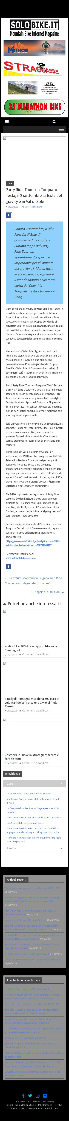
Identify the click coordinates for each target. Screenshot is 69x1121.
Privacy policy (48, 1101)
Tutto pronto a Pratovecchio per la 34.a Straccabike (34, 817)
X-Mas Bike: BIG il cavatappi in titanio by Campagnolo (31, 648)
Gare (10, 783)
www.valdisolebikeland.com (21, 558)
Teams (11, 848)
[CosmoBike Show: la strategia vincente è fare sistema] (34, 720)
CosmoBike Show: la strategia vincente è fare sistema (32, 757)
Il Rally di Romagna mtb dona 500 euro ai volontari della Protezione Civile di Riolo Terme (32, 702)
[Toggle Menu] (61, 129)
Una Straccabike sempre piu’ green (25, 823)
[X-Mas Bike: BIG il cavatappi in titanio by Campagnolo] (34, 611)
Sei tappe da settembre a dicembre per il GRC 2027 (32, 888)
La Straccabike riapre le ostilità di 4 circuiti (29, 793)
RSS (29, 1101)
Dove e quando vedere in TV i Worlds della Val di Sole (33, 959)
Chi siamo (20, 1101)
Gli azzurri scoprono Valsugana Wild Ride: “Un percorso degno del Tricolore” (34, 580)
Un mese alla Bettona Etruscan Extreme (25, 920)
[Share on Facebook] (9, 215)
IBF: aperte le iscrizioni (47, 592)
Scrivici (36, 1101)
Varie (9, 183)
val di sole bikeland (33, 206)
